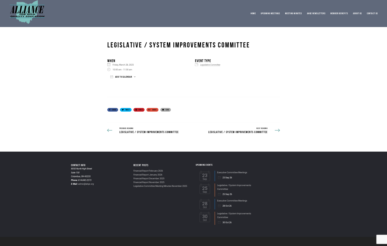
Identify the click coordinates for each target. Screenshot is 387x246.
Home (253, 13)
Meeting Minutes (293, 13)
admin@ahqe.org (86, 184)
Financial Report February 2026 (148, 171)
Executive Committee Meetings (232, 172)
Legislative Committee (210, 65)
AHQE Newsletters (316, 13)
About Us (357, 13)
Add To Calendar (123, 77)
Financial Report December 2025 (148, 178)
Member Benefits (339, 13)
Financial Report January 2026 (147, 175)
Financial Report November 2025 (148, 182)
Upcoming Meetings (270, 13)
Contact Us (372, 13)
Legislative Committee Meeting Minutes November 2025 (160, 186)
